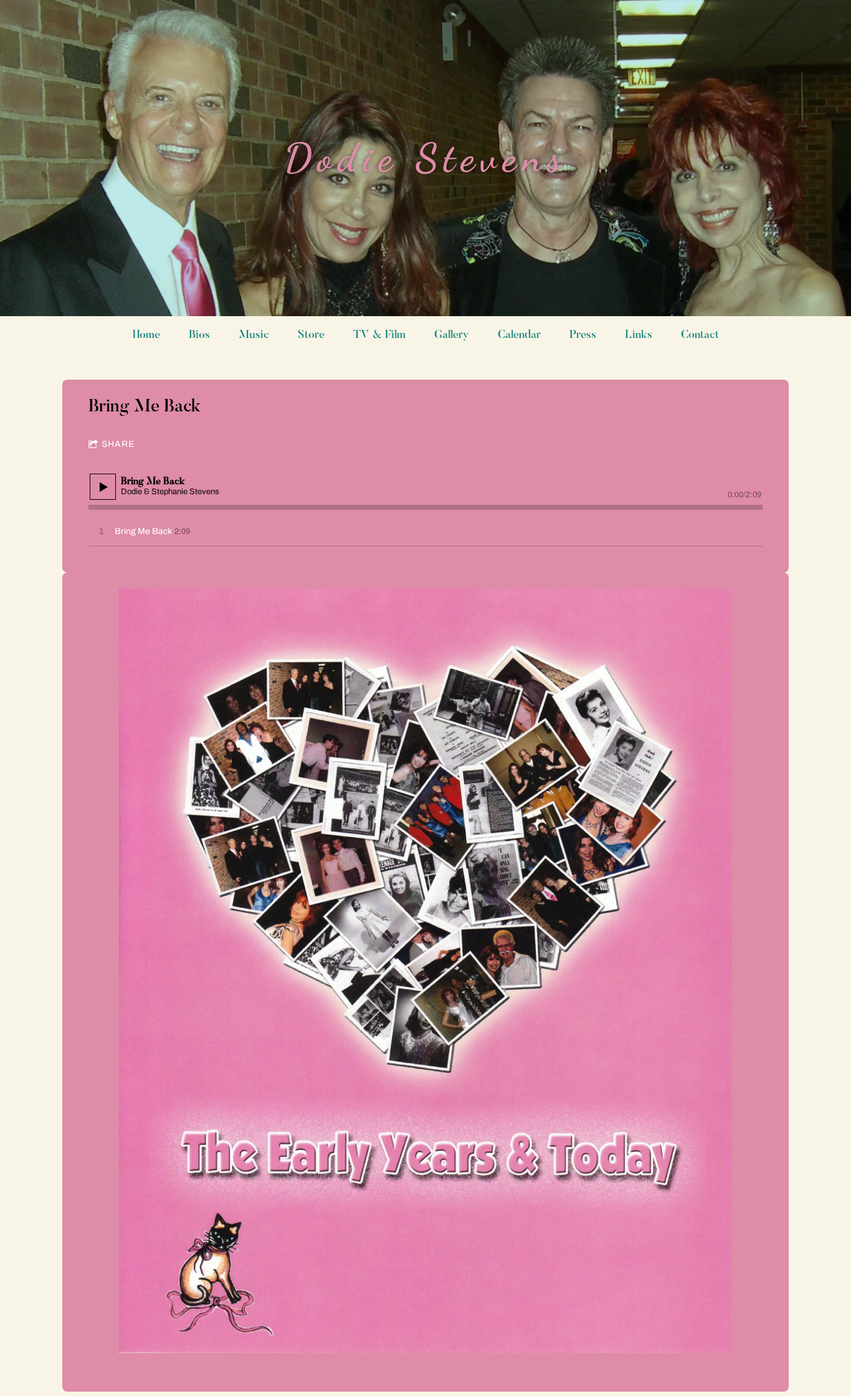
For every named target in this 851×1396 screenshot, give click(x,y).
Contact (700, 335)
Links (638, 335)
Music (254, 335)
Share (118, 444)
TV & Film (379, 335)
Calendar (519, 335)
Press (582, 335)
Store (311, 335)
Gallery (451, 335)
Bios (199, 335)
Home (146, 335)
